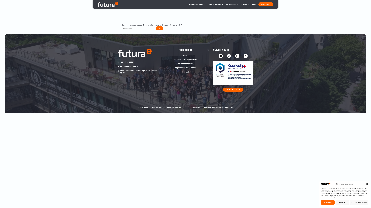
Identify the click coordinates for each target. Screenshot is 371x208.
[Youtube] (221, 56)
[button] (367, 184)
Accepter (328, 202)
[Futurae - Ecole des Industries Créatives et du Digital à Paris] (108, 4)
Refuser (342, 202)
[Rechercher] (159, 28)
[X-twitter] (246, 56)
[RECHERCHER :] (139, 28)
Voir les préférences (359, 202)
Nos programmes (196, 4)
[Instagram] (237, 56)
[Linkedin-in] (229, 56)
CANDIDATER (266, 4)
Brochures (245, 4)
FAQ (254, 4)
